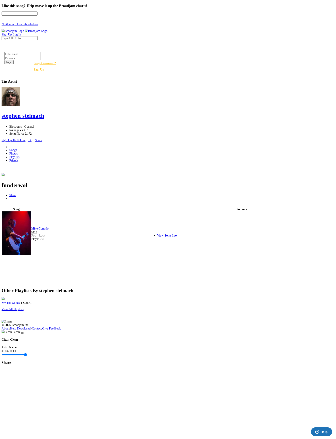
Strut (34, 232)
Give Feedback (51, 328)
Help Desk (16, 328)
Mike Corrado (40, 228)
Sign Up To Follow (13, 140)
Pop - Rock (38, 235)
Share (38, 140)
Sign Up (39, 69)
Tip (30, 140)
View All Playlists (13, 309)
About (5, 328)
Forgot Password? (45, 63)
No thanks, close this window (20, 24)
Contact (36, 328)
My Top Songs (11, 302)
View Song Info (167, 235)
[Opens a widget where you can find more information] (321, 432)
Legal (27, 328)
